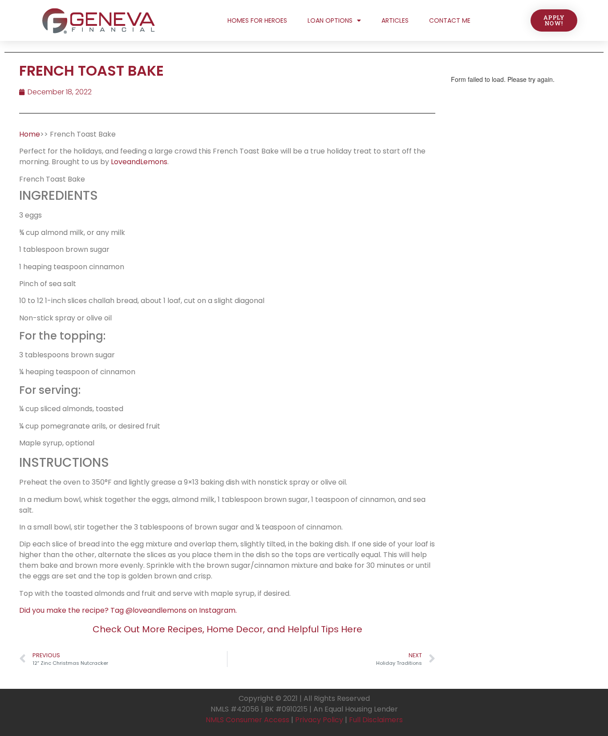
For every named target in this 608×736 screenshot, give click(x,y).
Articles (395, 20)
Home (29, 134)
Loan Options (330, 20)
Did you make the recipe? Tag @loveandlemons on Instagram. (128, 610)
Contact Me (449, 20)
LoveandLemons (139, 162)
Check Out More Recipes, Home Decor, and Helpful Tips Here (227, 629)
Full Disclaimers (376, 720)
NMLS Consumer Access (247, 720)
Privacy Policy (319, 720)
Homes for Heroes (257, 20)
